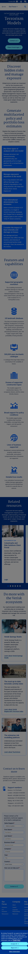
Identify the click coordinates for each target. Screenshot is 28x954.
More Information (14, 951)
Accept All (14, 944)
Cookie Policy (16, 940)
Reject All (14, 948)
